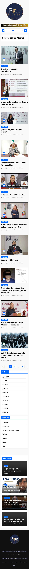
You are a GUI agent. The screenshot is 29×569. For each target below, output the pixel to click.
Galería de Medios (18, 562)
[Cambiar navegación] (13, 30)
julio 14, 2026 (6, 327)
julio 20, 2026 (6, 230)
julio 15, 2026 (6, 295)
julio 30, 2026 (6, 74)
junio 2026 (5, 384)
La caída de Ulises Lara (9, 260)
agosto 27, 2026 (9, 523)
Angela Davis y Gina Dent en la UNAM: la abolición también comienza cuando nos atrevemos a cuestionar (14, 522)
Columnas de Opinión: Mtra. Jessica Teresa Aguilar (11, 558)
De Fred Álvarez (25, 558)
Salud (4, 446)
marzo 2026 (6, 396)
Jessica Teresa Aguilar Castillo (11, 430)
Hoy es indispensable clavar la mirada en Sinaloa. (14, 501)
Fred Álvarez (4, 66)
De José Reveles (6, 562)
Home (9, 554)
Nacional (5, 434)
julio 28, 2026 (6, 107)
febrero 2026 (6, 400)
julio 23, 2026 (6, 168)
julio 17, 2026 (6, 263)
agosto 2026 (6, 377)
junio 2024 (5, 408)
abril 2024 (5, 412)
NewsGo (19, 551)
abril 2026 (5, 392)
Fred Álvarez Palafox (17, 74)
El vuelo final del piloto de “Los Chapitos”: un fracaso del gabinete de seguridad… (13, 290)
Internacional (6, 426)
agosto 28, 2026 (9, 471)
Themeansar (24, 551)
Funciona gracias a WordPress (8, 551)
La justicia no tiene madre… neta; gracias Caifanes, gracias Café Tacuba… (13, 355)
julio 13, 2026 (6, 360)
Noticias (5, 438)
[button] (22, 30)
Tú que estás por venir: (12, 469)
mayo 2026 (5, 388)
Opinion (4, 442)
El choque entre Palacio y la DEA (13, 195)
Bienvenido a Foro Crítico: (13, 488)
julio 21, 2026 (6, 197)
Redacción (18, 490)
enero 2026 (5, 404)
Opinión (14, 565)
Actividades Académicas (16, 554)
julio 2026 (5, 381)
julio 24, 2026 (6, 134)
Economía (12, 562)
